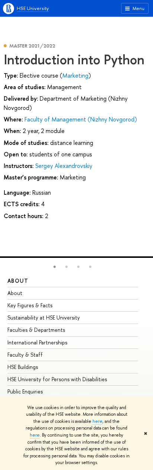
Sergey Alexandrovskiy (63, 166)
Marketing (75, 75)
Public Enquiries (25, 391)
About (17, 280)
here (97, 421)
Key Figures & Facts (29, 305)
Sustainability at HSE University (43, 317)
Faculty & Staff (25, 354)
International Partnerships (37, 342)
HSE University (33, 8)
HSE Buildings (22, 366)
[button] (55, 266)
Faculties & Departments (36, 329)
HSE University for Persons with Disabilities (57, 379)
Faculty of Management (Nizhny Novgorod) (81, 119)
